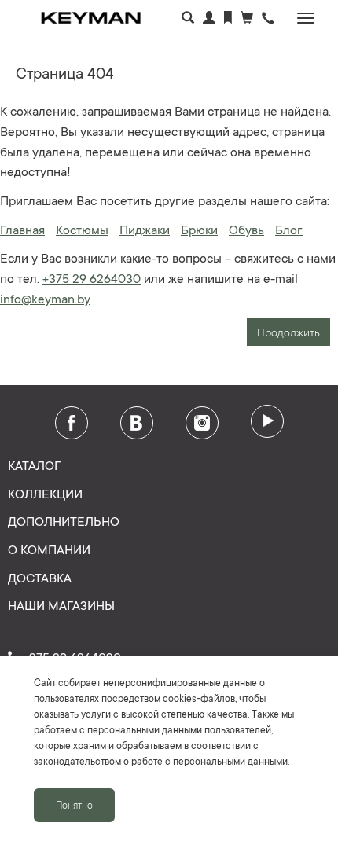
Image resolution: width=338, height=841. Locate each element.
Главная (22, 229)
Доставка (40, 577)
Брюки (199, 229)
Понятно (74, 804)
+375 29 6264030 (91, 277)
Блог (289, 229)
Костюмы (82, 229)
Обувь (246, 229)
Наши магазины (61, 604)
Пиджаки (144, 229)
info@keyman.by (45, 298)
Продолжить (288, 331)
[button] (268, 19)
